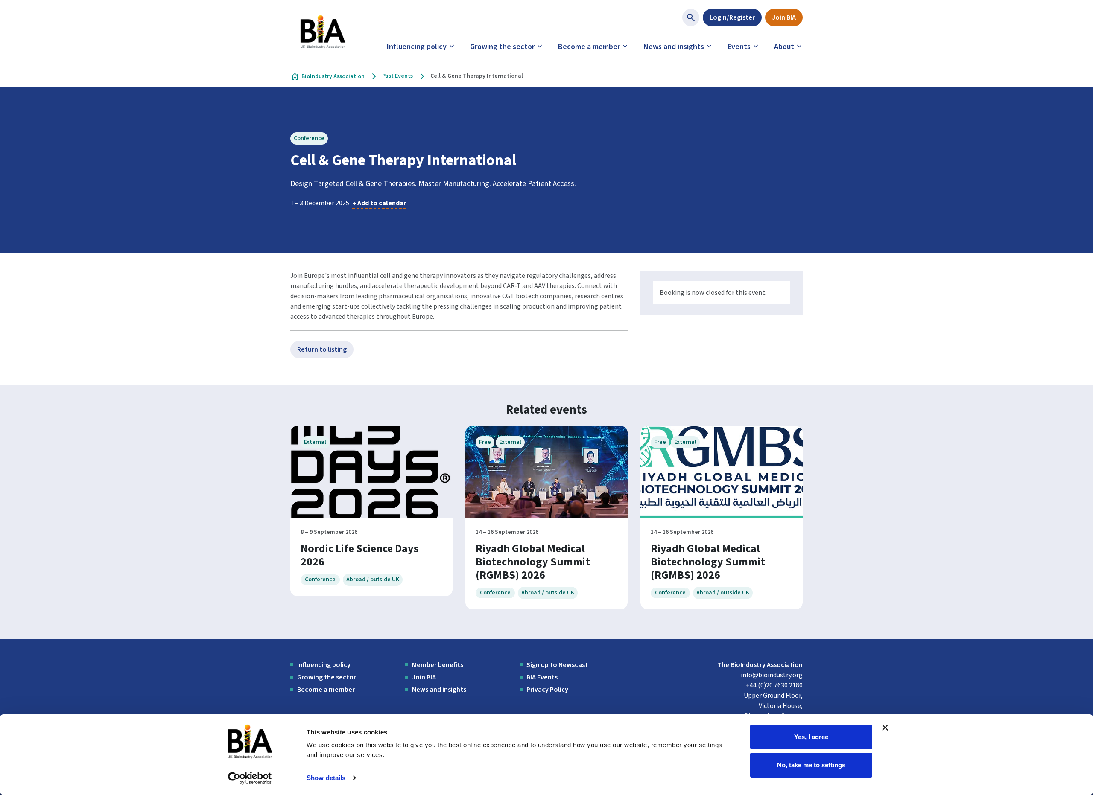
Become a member (589, 46)
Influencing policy (417, 46)
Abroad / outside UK (372, 579)
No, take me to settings (811, 764)
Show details (326, 777)
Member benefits (437, 665)
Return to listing (322, 349)
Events (739, 46)
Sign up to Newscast (557, 665)
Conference (309, 138)
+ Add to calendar (379, 203)
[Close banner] (885, 728)
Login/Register (732, 17)
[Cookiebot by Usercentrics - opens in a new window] (250, 778)
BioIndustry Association (333, 76)
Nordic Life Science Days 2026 (360, 555)
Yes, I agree (811, 736)
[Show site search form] (690, 17)
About (784, 46)
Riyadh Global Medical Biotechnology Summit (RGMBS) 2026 (533, 562)
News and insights (673, 46)
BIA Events (542, 677)
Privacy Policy (547, 689)
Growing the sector (502, 46)
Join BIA (784, 17)
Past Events (397, 76)
